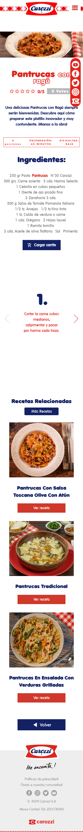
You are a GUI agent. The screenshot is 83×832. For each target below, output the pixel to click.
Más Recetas (41, 411)
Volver (45, 724)
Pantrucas (40, 175)
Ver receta (41, 508)
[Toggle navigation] (75, 7)
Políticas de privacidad (41, 779)
